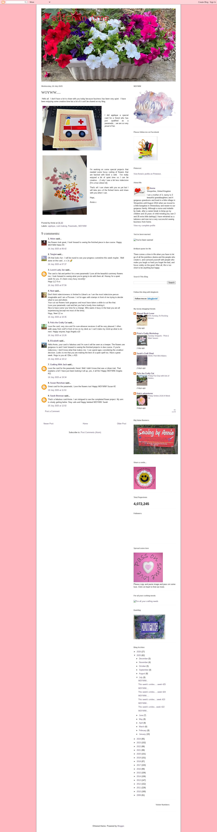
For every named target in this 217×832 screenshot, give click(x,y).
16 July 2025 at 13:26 (57, 335)
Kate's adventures (145, 393)
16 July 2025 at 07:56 (57, 285)
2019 (139, 758)
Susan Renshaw (57, 383)
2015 (139, 773)
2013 (139, 780)
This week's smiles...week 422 (151, 707)
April (141, 723)
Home (85, 424)
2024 (139, 739)
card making (61, 226)
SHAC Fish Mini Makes (157, 356)
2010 (139, 791)
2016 (139, 769)
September (144, 670)
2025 (139, 655)
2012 (139, 784)
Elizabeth (54, 341)
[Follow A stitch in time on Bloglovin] (146, 300)
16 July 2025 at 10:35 (57, 317)
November (143, 662)
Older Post (121, 424)
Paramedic (72, 226)
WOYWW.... (143, 688)
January (142, 734)
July (141, 677)
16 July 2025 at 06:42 (57, 249)
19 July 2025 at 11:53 (57, 390)
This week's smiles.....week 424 (152, 692)
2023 (139, 742)
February (143, 730)
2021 (139, 750)
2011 (139, 788)
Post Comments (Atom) (91, 432)
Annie (152, 188)
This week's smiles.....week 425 (152, 684)
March (142, 726)
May (141, 719)
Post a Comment (52, 411)
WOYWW (82, 226)
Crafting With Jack (58, 364)
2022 (139, 746)
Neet (52, 291)
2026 (139, 652)
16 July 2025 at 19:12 (57, 359)
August (142, 673)
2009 (139, 795)
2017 (139, 765)
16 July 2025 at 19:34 (57, 377)
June (141, 715)
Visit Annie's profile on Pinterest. (147, 174)
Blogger (121, 826)
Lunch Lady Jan (57, 270)
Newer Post (48, 424)
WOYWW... (143, 681)
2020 (139, 754)
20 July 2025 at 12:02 (57, 406)
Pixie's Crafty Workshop (148, 333)
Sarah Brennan (57, 396)
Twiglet (53, 254)
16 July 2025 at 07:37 (57, 264)
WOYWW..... (143, 696)
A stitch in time (75, 18)
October (142, 666)
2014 (139, 776)
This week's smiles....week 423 (151, 699)
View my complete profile (144, 225)
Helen (52, 239)
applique (51, 226)
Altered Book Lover (145, 313)
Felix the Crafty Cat (58, 322)
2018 (139, 761)
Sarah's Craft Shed (145, 353)
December (143, 658)
